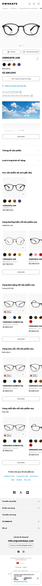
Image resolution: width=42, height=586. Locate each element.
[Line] (27, 492)
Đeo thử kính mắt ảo (32, 52)
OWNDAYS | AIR (9, 476)
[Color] (4, 201)
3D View (13, 52)
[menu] (39, 4)
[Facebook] (14, 492)
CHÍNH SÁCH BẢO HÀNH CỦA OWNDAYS (16, 95)
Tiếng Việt (18, 567)
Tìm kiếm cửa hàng (9, 515)
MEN (12, 479)
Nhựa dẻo (27, 479)
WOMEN (19, 479)
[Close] (38, 578)
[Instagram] (23, 551)
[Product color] (4, 64)
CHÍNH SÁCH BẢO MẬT (20, 570)
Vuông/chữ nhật (22, 476)
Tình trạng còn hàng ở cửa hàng (21, 79)
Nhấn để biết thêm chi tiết (20, 581)
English (25, 567)
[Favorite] (34, 3)
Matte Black (34, 476)
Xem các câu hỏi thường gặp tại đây (21, 545)
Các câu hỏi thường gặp (10, 92)
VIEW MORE (21, 136)
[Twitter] (21, 492)
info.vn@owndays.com (21, 540)
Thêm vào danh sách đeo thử (15, 86)
